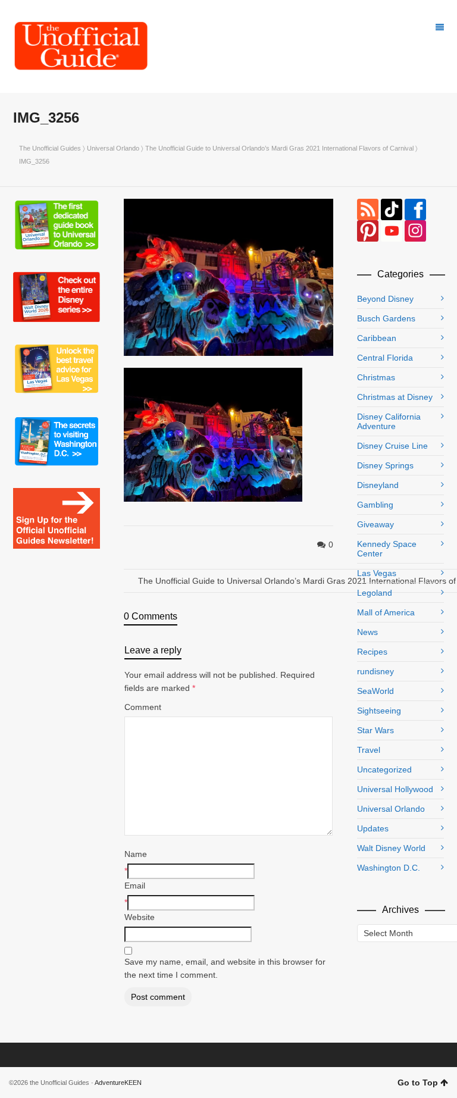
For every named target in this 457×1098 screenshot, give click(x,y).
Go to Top (417, 1082)
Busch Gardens (386, 318)
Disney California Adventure (389, 421)
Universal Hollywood (395, 789)
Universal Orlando (113, 148)
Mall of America (386, 612)
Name (135, 854)
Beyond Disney (385, 299)
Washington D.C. (388, 867)
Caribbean (376, 338)
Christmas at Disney (395, 397)
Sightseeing (379, 710)
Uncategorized (384, 769)
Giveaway (375, 524)
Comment (142, 707)
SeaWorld (375, 691)
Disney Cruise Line (392, 446)
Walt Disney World (391, 848)
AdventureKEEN (118, 1082)
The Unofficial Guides (50, 148)
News (367, 632)
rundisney (375, 671)
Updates (373, 828)
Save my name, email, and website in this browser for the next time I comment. (224, 968)
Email (134, 885)
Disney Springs (385, 465)
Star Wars (375, 730)
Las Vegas (376, 573)
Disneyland (378, 485)
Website (139, 917)
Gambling (375, 504)
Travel (368, 750)
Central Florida (385, 357)
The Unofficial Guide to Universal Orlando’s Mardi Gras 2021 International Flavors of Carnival (279, 148)
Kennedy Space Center (387, 548)
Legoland (374, 593)
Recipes (372, 651)
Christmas (376, 377)
